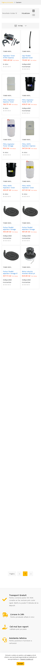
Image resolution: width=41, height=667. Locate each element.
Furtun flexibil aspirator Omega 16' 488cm (28, 228)
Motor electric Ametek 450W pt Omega (28, 272)
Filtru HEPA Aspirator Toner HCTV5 (9, 187)
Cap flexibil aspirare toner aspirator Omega (28, 57)
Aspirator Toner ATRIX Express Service (9, 57)
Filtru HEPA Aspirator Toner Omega (28, 187)
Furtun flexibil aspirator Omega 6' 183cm (10, 272)
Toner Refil (7, 51)
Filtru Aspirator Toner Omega (8, 145)
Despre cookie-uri (26, 659)
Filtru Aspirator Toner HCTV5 (27, 101)
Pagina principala (7, 2)
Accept (20, 663)
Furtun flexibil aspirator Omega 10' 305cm (9, 228)
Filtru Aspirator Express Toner (8, 101)
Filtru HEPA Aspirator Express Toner (28, 145)
